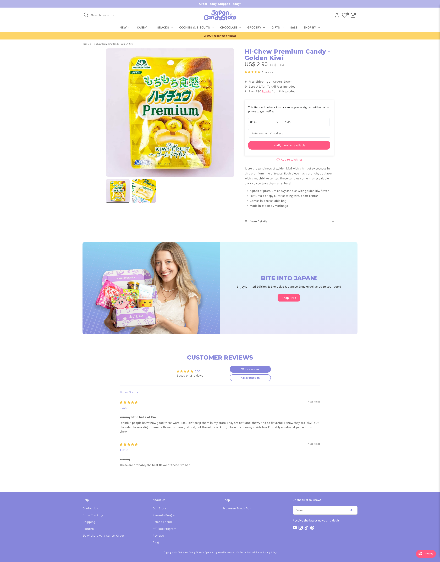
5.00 (198, 371)
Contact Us (90, 508)
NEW (124, 27)
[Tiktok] (306, 528)
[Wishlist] (344, 15)
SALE (293, 27)
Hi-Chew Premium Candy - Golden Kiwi (113, 44)
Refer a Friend (162, 522)
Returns (88, 529)
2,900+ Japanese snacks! (220, 35)
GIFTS (276, 27)
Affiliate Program (165, 529)
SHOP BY (310, 27)
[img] (129, 402)
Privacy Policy (270, 552)
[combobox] (105, 15)
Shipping (88, 522)
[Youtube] (295, 528)
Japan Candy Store (191, 552)
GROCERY (254, 27)
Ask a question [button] (250, 377)
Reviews (158, 535)
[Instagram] (301, 528)
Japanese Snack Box (237, 508)
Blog (156, 542)
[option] (220, 36)
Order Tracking (92, 515)
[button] (253, 72)
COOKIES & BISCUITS (195, 27)
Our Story (159, 508)
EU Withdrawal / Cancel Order (103, 535)
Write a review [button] (250, 369)
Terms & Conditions (250, 552)
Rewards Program (165, 515)
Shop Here (289, 298)
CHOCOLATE (229, 27)
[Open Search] (85, 14)
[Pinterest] (312, 528)
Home (85, 44)
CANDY (142, 27)
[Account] (336, 15)
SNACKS (163, 27)
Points (266, 91)
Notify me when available (289, 145)
